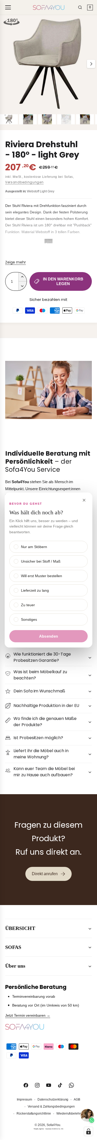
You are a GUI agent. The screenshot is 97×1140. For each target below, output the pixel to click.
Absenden (48, 636)
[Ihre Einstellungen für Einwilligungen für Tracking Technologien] (88, 1131)
